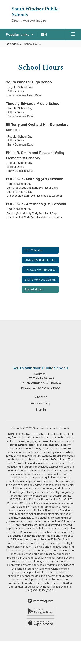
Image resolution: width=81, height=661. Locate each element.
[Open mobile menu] (73, 34)
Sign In (40, 409)
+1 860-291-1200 (46, 388)
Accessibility (40, 403)
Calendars (12, 44)
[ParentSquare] (40, 601)
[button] (19, 34)
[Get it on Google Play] (40, 611)
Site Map (40, 397)
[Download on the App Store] (40, 622)
